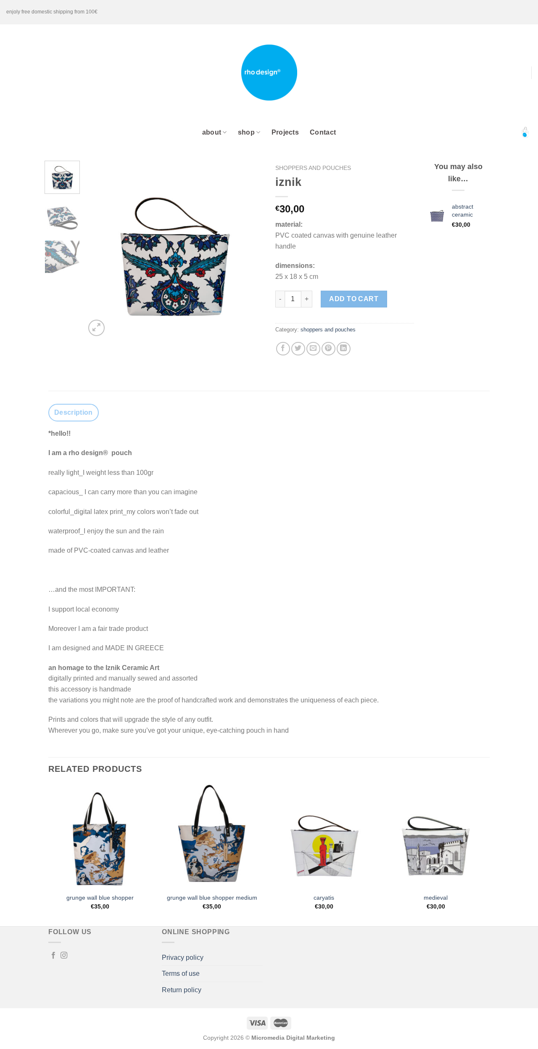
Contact (323, 132)
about (212, 132)
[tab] (73, 412)
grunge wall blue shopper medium (212, 897)
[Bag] (525, 132)
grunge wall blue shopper (100, 897)
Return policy (181, 989)
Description (73, 412)
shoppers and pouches (313, 168)
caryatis (324, 897)
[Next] (248, 249)
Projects (285, 132)
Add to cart (353, 298)
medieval (436, 897)
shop (246, 132)
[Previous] (99, 249)
